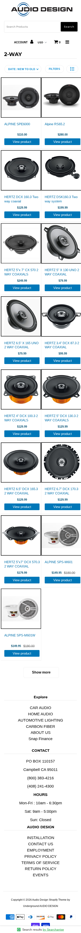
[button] (72, 69)
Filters (54, 68)
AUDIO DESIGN (48, 906)
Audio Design (40, 899)
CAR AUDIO (40, 708)
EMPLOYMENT (40, 850)
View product (22, 142)
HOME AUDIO (40, 714)
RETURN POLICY (40, 869)
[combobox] (41, 27)
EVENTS (40, 875)
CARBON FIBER (40, 726)
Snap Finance (40, 739)
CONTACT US (40, 844)
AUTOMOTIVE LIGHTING (40, 720)
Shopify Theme (58, 899)
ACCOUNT (21, 42)
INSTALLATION (40, 838)
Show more (41, 672)
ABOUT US (41, 732)
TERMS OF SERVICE (40, 863)
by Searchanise (53, 929)
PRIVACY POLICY (40, 856)
